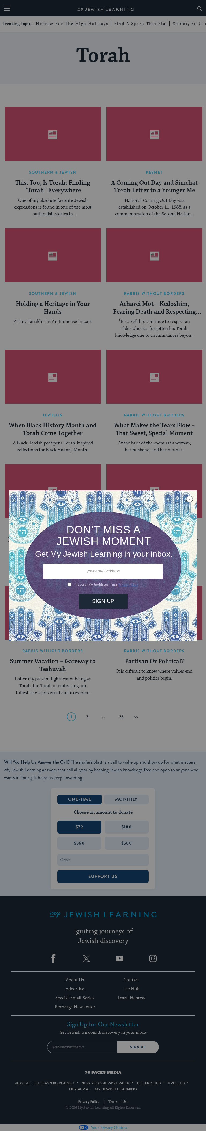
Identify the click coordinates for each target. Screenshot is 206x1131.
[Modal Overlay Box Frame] (103, 565)
